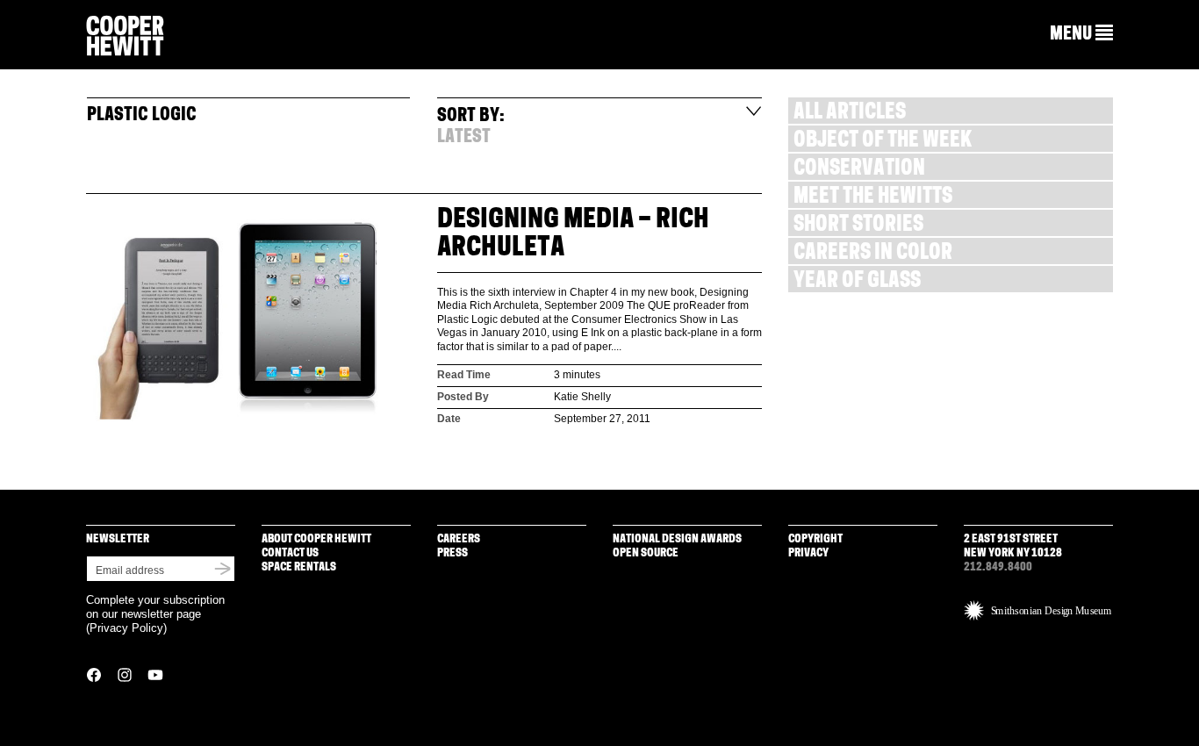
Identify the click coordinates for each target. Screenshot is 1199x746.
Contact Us (290, 553)
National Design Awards (677, 539)
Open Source (645, 553)
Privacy (808, 553)
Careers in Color (872, 254)
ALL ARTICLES (849, 114)
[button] (1081, 34)
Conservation (859, 170)
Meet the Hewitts (872, 198)
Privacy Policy (126, 628)
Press (452, 553)
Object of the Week (882, 142)
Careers (458, 539)
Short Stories (858, 226)
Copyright (815, 539)
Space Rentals (299, 567)
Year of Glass (857, 282)
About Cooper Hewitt (316, 539)
